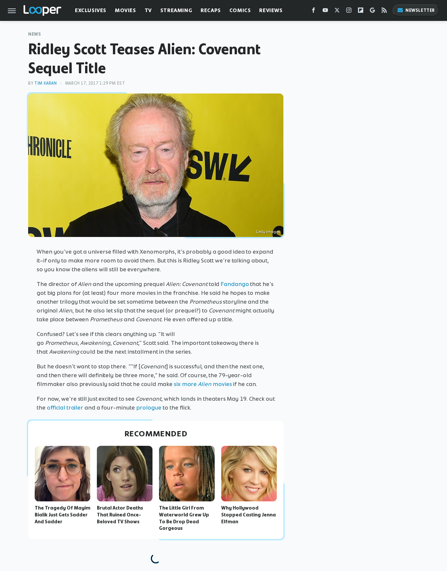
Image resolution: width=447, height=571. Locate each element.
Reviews (270, 10)
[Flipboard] (360, 11)
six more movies (203, 384)
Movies (125, 10)
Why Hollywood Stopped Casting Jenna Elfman (248, 515)
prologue (148, 407)
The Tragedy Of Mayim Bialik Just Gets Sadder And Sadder (62, 515)
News (34, 34)
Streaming (176, 10)
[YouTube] (325, 11)
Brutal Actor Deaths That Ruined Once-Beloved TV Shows (120, 515)
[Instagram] (349, 11)
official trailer (65, 407)
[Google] (372, 11)
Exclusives (90, 10)
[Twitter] (337, 11)
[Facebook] (313, 11)
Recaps (211, 10)
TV (148, 10)
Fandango (235, 284)
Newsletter (420, 10)
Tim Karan (45, 83)
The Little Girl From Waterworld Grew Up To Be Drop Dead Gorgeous (184, 518)
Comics (240, 10)
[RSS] (384, 11)
